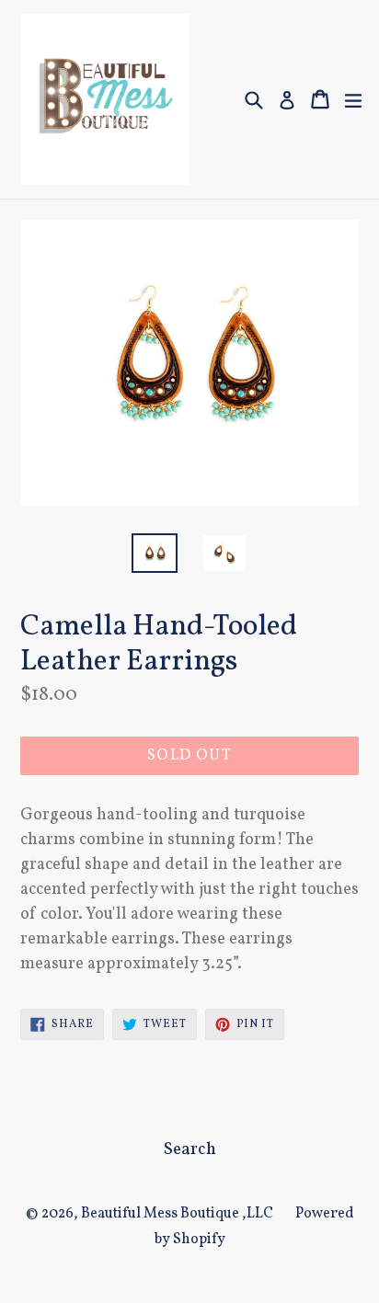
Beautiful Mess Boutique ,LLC (177, 1214)
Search (190, 1149)
